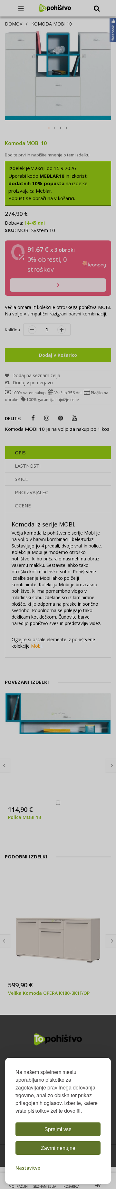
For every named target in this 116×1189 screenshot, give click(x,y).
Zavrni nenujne (58, 1148)
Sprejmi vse (58, 1129)
